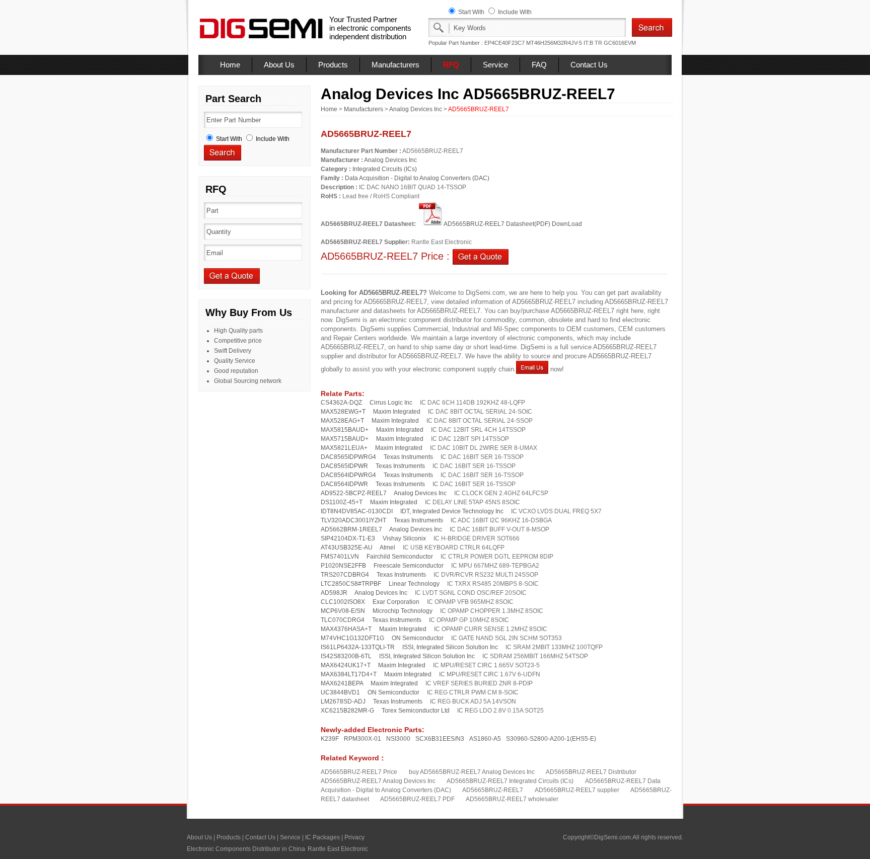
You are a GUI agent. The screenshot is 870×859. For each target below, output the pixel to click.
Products (333, 64)
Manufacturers (395, 64)
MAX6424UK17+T (346, 665)
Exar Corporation (396, 601)
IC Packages (322, 837)
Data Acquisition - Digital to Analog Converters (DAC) (417, 178)
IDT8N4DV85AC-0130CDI (357, 511)
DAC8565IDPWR (344, 466)
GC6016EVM (620, 43)
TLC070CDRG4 (343, 619)
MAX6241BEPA (342, 683)
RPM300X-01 (362, 738)
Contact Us (589, 64)
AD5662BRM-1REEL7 (351, 529)
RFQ (451, 64)
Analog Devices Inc (415, 109)
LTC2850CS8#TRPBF (351, 583)
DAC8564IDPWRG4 (348, 475)
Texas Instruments (408, 456)
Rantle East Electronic (338, 848)
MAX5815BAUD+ (345, 429)
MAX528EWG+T (343, 411)
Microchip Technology (402, 610)
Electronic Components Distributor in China (246, 848)
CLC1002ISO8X (343, 601)
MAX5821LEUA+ (344, 447)
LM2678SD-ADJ (343, 701)
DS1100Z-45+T (341, 502)
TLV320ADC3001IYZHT (353, 520)
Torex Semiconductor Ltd (416, 710)
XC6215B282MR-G (347, 710)
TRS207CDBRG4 (345, 574)
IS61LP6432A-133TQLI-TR (358, 647)
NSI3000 (398, 738)
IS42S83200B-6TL (346, 656)
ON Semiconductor (418, 638)
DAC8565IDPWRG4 (348, 456)
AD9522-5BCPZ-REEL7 (354, 493)
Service (495, 64)
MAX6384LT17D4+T (349, 674)
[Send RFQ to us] (481, 256)
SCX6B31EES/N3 (439, 738)
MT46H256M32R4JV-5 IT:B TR (564, 43)
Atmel (387, 547)
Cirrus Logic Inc (391, 402)
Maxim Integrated (396, 411)
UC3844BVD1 (340, 692)
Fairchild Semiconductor (400, 556)
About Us (279, 64)
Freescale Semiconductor (409, 565)
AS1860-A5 (485, 738)
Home (230, 64)
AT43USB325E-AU (347, 547)
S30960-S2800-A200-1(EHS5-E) (551, 738)
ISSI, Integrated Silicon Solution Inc (450, 647)
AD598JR (334, 592)
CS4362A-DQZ (341, 402)
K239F (330, 738)
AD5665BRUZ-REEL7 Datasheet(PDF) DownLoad (513, 223)
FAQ (539, 64)
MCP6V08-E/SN (343, 610)
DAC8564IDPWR (344, 484)
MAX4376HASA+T (346, 629)
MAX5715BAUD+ (345, 438)
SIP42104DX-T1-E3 (348, 538)
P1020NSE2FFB (343, 565)
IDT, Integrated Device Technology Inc (451, 511)
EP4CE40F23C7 (504, 43)
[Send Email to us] (532, 369)
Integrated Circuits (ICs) (384, 169)
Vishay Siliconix (404, 538)
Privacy (354, 837)
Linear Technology (414, 583)
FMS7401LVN (340, 556)
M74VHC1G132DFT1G (352, 638)
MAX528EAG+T (342, 420)
